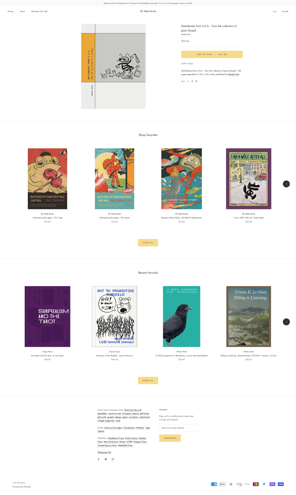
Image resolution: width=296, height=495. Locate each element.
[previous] (9, 183)
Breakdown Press (116, 438)
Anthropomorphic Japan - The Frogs (47, 217)
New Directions (111, 441)
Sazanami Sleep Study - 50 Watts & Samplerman (181, 217)
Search (275, 11)
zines (118, 420)
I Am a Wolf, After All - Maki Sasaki (249, 217)
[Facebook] (188, 81)
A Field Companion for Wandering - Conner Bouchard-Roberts (181, 355)
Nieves (122, 441)
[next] (286, 183)
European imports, (130, 413)
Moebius (140, 427)
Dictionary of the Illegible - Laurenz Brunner (114, 355)
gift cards (102, 417)
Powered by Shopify (21, 486)
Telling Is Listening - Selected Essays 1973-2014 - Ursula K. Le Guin (248, 355)
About (22, 11)
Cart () (285, 11)
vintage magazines (106, 420)
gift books (144, 413)
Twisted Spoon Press (107, 445)
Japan (125, 417)
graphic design (114, 417)
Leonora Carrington (113, 427)
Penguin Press (140, 441)
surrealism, (134, 417)
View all (147, 242)
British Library (131, 438)
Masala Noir (234, 74)
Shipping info (104, 452)
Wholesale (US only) (39, 11)
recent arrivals (114, 413)
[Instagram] (113, 459)
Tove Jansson (129, 427)
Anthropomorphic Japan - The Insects (114, 217)
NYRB (129, 441)
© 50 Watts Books (18, 482)
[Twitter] (192, 81)
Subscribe (170, 438)
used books (144, 417)
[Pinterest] (196, 81)
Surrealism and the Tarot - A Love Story (47, 355)
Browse (10, 11)
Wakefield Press (125, 445)
